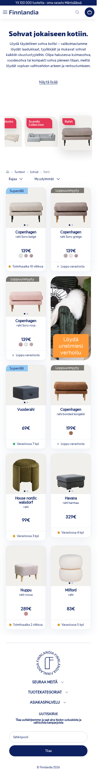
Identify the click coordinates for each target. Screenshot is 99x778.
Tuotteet (20, 172)
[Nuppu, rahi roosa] (26, 566)
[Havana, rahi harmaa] (71, 474)
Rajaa (13, 179)
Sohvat (34, 172)
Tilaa (48, 751)
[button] (5, 12)
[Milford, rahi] (71, 566)
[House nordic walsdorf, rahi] (26, 474)
